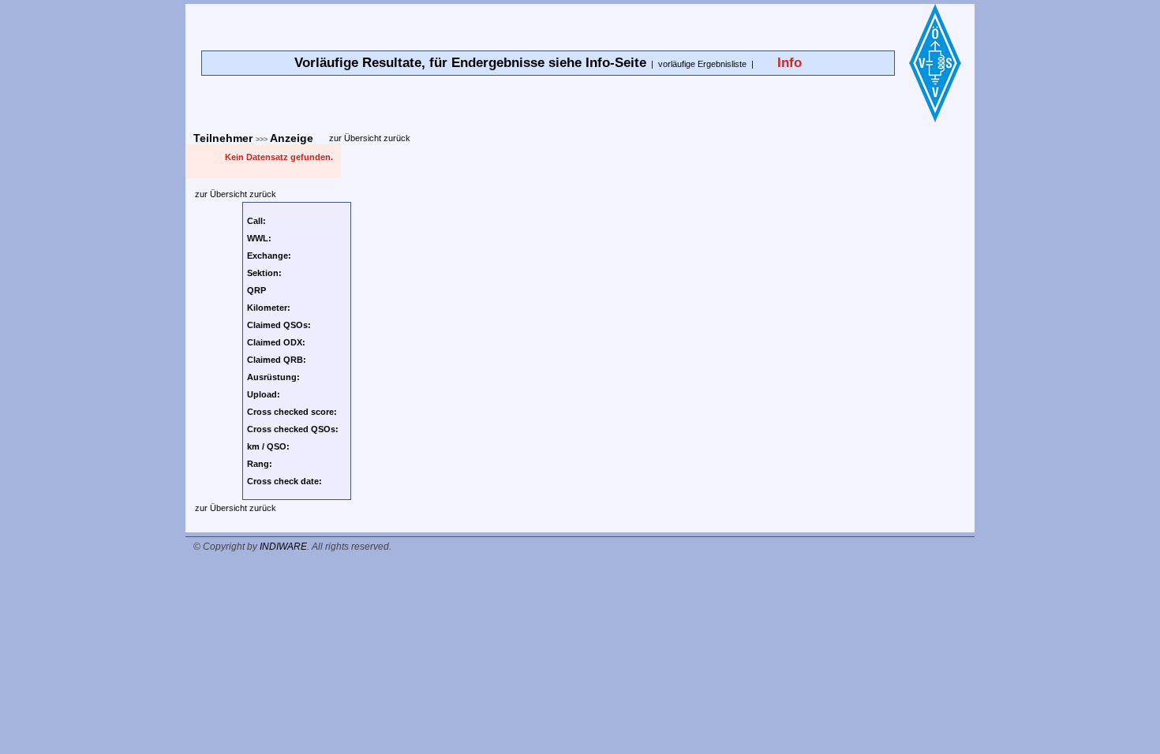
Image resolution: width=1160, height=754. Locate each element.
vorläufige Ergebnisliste (702, 64)
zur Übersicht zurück (369, 138)
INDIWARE (283, 546)
